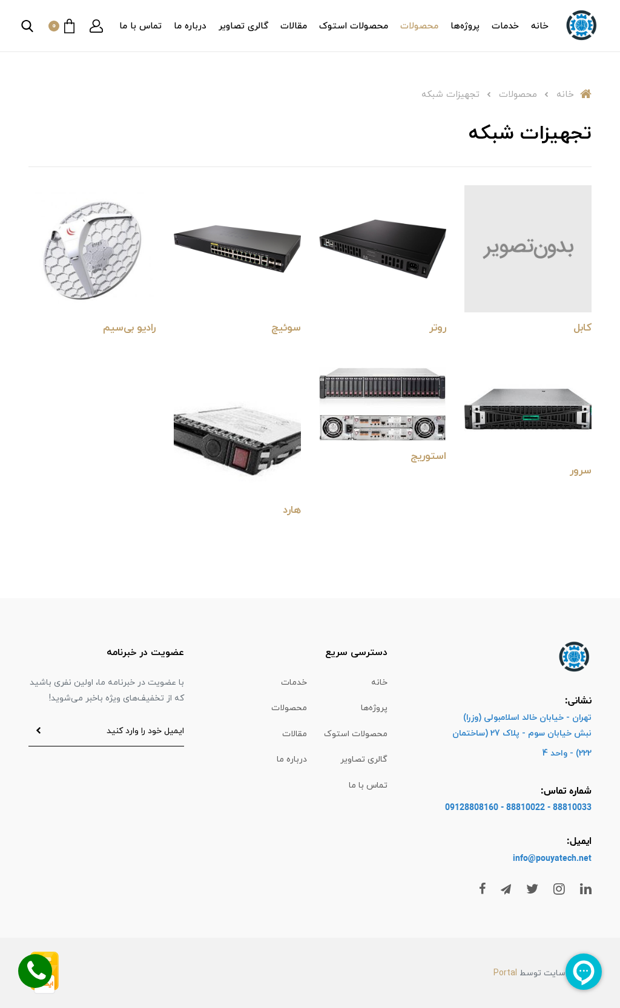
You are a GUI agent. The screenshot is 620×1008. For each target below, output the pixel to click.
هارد (292, 510)
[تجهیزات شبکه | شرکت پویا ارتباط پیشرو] (528, 247)
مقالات (293, 26)
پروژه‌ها (465, 26)
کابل (582, 328)
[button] (96, 26)
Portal (505, 973)
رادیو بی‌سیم (129, 328)
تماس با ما (140, 26)
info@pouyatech (544, 859)
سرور (581, 471)
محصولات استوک (353, 26)
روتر (437, 328)
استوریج (428, 456)
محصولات (419, 26)
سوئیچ (286, 328)
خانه (540, 26)
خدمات (505, 26)
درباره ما (190, 26)
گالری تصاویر (243, 26)
